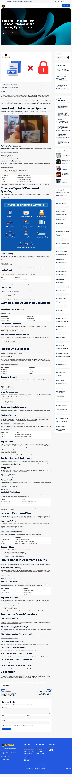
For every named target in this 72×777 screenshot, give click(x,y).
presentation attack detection (61, 413)
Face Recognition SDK (61, 262)
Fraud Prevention (60, 282)
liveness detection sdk (62, 361)
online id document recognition (61, 392)
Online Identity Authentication (60, 396)
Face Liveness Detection (62, 251)
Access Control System (62, 195)
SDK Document (39, 751)
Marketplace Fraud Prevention (63, 367)
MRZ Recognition (60, 380)
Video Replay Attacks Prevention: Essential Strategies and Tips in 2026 (62, 79)
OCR (58, 386)
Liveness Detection (61, 359)
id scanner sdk (60, 313)
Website (3, 720)
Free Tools (27, 5)
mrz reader (59, 375)
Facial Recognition (61, 268)
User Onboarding (61, 426)
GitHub (37, 747)
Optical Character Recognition (7, 87)
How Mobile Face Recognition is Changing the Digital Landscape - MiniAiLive (64, 104)
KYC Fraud (59, 340)
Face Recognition (61, 259)
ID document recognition (62, 305)
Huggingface (39, 749)
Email (28, 715)
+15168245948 (6, 759)
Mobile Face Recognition (62, 369)
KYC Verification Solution (62, 348)
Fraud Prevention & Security (63, 285)
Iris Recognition (60, 334)
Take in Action (20, 5)
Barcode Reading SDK (61, 203)
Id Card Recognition (18, 85)
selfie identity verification (62, 418)
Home (9, 5)
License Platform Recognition (63, 356)
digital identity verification (63, 231)
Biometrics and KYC (61, 211)
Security (16, 87)
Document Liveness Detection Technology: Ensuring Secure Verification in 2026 (63, 89)
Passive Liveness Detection (62, 402)
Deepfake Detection (28, 757)
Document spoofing (5, 93)
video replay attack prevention (61, 430)
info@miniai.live (29, 1)
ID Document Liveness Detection (61, 302)
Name (3, 715)
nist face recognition (61, 383)
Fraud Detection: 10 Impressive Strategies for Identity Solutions (64, 138)
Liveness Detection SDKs (62, 364)
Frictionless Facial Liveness (63, 287)
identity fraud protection (62, 321)
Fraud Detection (60, 279)
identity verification (38, 85)
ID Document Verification (62, 307)
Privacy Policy (68, 768)
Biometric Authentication (62, 206)
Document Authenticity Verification (62, 235)
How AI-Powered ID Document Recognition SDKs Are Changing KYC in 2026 (63, 75)
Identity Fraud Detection (62, 318)
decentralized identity (61, 226)
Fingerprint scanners (61, 274)
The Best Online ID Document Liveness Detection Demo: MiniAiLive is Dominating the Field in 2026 (63, 84)
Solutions (13, 5)
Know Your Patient (61, 337)
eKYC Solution (60, 246)
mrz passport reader (61, 372)
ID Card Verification (18, 682)
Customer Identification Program (62, 220)
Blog (32, 5)
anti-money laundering (62, 198)
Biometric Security (61, 208)
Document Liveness (8, 682)
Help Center (36, 5)
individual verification (62, 332)
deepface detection (61, 228)
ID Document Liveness (61, 298)
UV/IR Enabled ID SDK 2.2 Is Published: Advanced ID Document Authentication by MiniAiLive (63, 70)
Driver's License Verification (63, 243)
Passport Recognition (62, 405)
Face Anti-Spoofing (61, 248)
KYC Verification (60, 345)
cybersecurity (60, 223)
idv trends (59, 329)
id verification (60, 315)
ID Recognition (42, 682)
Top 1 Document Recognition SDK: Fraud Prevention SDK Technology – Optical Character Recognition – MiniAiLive (63, 113)
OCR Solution (46, 85)
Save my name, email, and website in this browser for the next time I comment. (18, 725)
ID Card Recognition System (63, 293)
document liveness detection (8, 85)
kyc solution (60, 342)
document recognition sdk (63, 240)
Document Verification (28, 751)
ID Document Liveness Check (30, 682)
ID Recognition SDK (5, 685)
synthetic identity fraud (62, 421)
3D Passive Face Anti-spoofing (63, 192)
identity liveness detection (28, 85)
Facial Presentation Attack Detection (62, 266)
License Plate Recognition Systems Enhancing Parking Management (63, 134)
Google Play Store (40, 753)
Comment (4, 707)
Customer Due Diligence (62, 214)
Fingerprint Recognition (62, 271)
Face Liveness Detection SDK (62, 254)
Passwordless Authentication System (62, 409)
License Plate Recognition (62, 353)
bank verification (61, 200)
